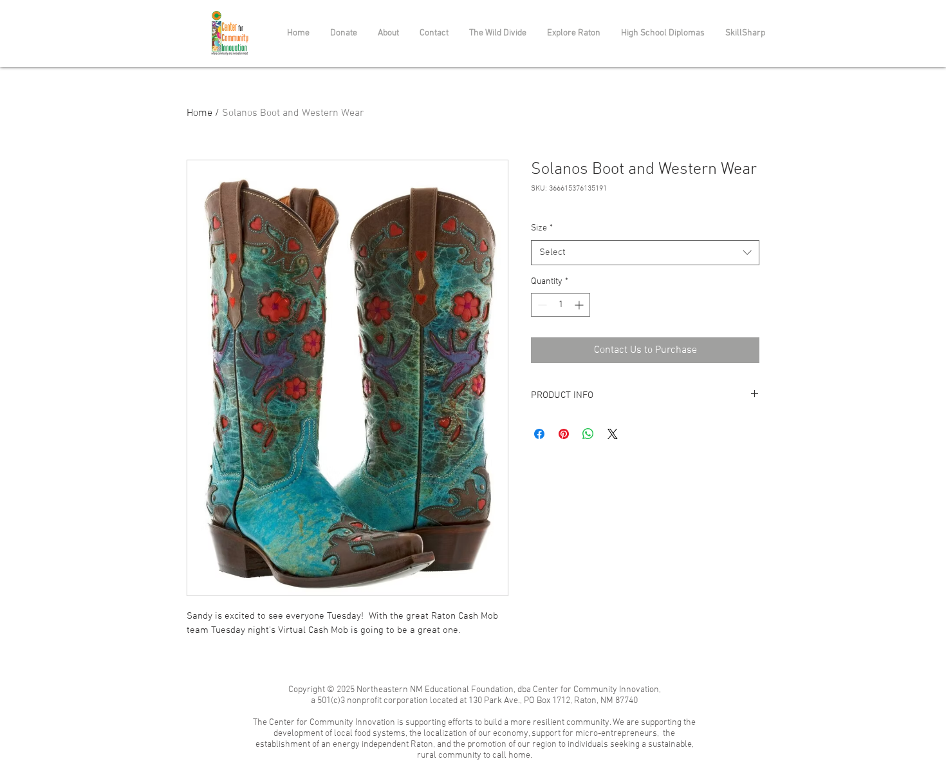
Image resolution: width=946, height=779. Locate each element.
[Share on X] (612, 434)
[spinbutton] (560, 305)
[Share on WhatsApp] (588, 434)
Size (542, 228)
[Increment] (580, 305)
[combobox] (645, 252)
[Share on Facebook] (539, 434)
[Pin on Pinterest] (563, 434)
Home (199, 113)
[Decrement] (541, 305)
